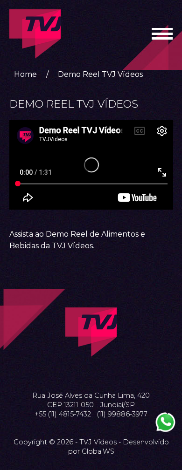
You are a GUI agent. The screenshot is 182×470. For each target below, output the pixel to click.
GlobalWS (98, 451)
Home (25, 74)
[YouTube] (102, 372)
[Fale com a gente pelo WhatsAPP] (165, 422)
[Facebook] (79, 372)
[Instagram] (91, 372)
